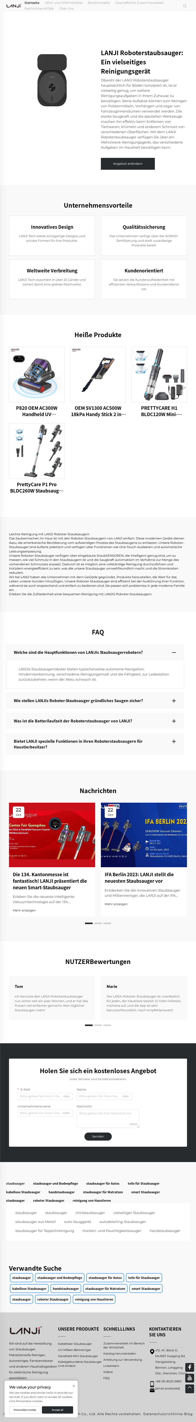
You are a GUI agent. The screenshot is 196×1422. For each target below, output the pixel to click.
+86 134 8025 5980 (168, 1381)
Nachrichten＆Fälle (39, 8)
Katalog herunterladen (119, 1353)
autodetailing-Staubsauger (123, 1222)
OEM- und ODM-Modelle (63, 3)
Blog (188, 1414)
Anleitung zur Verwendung (122, 1359)
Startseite (31, 3)
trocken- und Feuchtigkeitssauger (111, 1231)
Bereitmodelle (99, 3)
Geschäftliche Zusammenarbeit (139, 3)
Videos (108, 1372)
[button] (89, 923)
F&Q (106, 1378)
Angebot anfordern (128, 164)
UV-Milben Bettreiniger (74, 1350)
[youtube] (189, 1378)
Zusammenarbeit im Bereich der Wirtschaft (124, 1345)
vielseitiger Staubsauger (134, 1213)
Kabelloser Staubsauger (75, 1344)
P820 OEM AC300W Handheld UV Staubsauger (36, 411)
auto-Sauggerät (77, 1222)
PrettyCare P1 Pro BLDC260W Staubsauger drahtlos (36, 487)
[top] (189, 1388)
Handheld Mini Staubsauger (78, 1356)
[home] (14, 5)
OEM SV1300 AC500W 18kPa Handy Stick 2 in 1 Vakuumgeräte (98, 411)
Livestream (111, 1366)
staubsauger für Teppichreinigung (44, 1231)
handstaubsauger (165, 1231)
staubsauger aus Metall (35, 1222)
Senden (98, 1136)
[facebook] (189, 1367)
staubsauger (26, 1213)
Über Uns (66, 8)
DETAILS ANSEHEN (36, 374)
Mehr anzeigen (24, 910)
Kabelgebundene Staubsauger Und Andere (80, 1364)
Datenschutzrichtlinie (163, 1414)
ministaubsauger (90, 1213)
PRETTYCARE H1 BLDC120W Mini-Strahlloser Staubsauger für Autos (159, 411)
